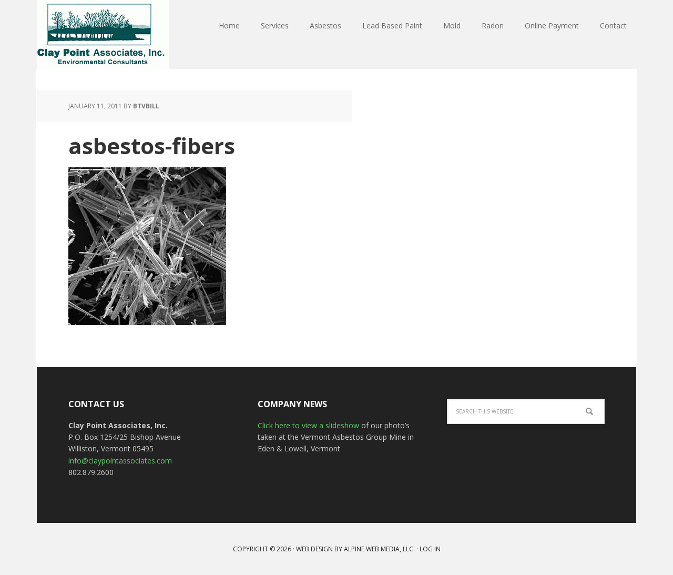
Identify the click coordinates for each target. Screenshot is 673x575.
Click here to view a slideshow (309, 425)
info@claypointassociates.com (120, 461)
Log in (430, 548)
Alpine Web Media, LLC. (379, 548)
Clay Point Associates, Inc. (105, 34)
